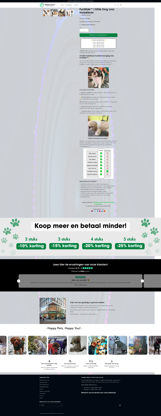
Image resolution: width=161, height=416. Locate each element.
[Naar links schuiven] (41, 12)
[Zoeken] (115, 5)
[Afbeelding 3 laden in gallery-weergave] (61, 12)
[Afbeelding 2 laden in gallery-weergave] (54, 12)
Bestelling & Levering (44, 380)
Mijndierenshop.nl (46, 413)
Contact (41, 389)
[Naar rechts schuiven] (75, 12)
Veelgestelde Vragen (44, 387)
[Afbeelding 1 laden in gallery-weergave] (46, 12)
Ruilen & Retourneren (44, 384)
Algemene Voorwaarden (45, 391)
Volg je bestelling (43, 382)
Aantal (81, 27)
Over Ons (42, 395)
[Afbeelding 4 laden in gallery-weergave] (69, 12)
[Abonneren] (60, 405)
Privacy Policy (43, 393)
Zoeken (41, 398)
